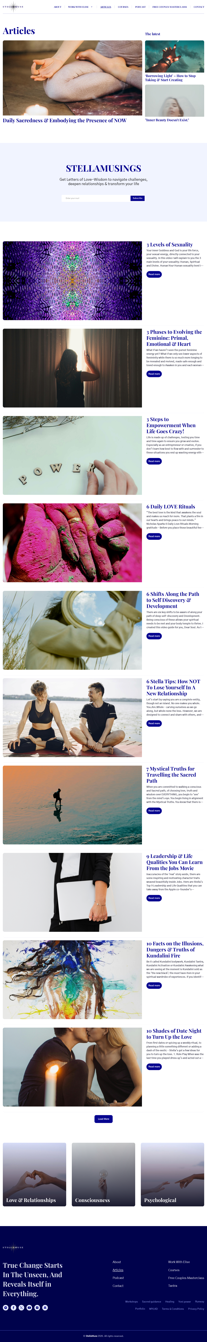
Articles (105, 6)
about (57, 6)
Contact (199, 6)
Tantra (172, 1285)
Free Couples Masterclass (186, 1278)
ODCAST (118, 1278)
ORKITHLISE (179, 1262)
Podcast (140, 6)
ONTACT (118, 1285)
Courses (123, 6)
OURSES (174, 1270)
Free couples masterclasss (170, 6)
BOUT (117, 1262)
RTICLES (118, 1270)
